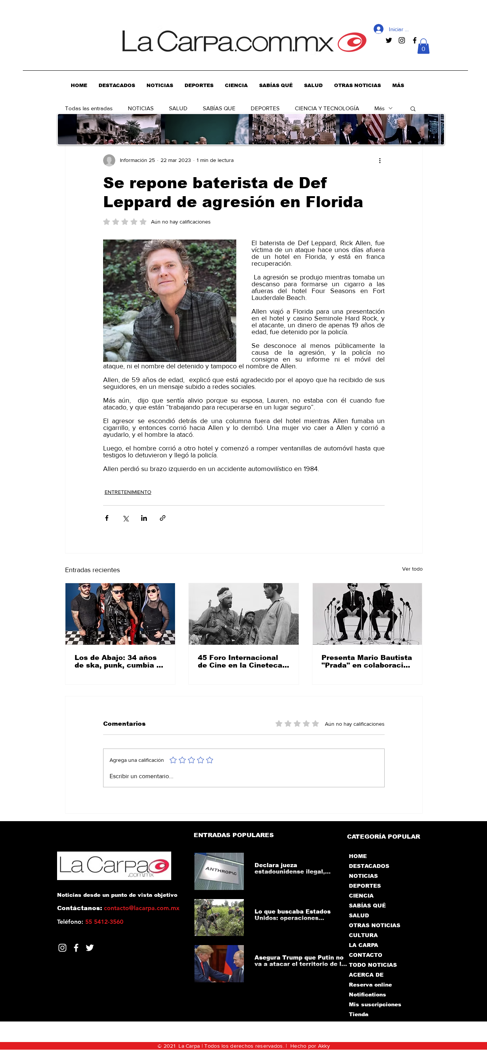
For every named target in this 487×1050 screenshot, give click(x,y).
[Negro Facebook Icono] (415, 40)
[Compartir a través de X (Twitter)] (125, 518)
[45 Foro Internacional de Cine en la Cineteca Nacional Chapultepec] (244, 614)
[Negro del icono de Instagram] (402, 40)
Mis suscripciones (374, 1004)
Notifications (367, 994)
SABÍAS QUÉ (367, 905)
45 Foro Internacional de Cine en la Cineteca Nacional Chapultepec (240, 661)
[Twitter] (89, 947)
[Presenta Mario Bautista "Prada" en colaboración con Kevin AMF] (367, 614)
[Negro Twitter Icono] (389, 40)
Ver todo (412, 569)
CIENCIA (361, 896)
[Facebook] (76, 947)
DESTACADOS (369, 866)
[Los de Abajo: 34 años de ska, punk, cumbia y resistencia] (120, 614)
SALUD (178, 108)
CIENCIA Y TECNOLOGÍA (327, 108)
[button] (423, 46)
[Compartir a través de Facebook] (106, 518)
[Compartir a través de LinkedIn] (144, 518)
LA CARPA (363, 945)
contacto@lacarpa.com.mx (142, 908)
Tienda (358, 1014)
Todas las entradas (89, 108)
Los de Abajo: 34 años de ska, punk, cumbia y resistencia (118, 661)
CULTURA (363, 935)
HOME (358, 856)
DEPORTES (265, 108)
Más (379, 108)
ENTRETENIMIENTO (128, 492)
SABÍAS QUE (219, 108)
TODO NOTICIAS (373, 965)
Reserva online (370, 985)
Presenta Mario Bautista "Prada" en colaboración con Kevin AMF (366, 661)
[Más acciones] (380, 160)
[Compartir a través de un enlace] (162, 518)
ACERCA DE (366, 975)
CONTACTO (365, 955)
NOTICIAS (141, 108)
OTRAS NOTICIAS (374, 925)
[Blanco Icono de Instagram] (62, 947)
